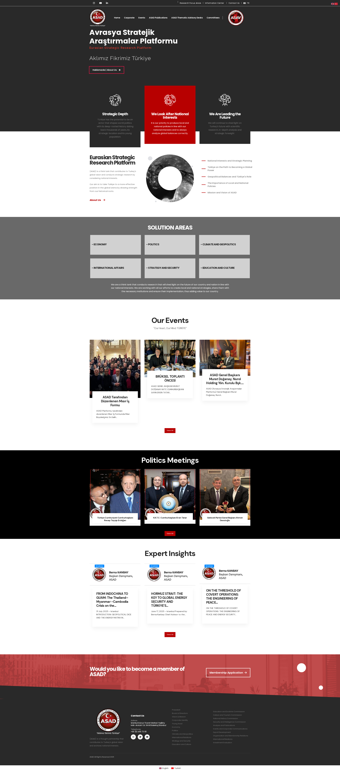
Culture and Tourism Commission (227, 715)
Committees (213, 17)
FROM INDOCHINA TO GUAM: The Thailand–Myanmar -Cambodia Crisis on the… (112, 600)
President (176, 710)
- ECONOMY (99, 244)
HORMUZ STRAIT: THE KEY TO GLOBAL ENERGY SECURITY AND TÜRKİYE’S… (169, 600)
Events (141, 17)
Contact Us (234, 3)
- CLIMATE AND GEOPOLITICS (218, 244)
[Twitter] (140, 736)
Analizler (99, 566)
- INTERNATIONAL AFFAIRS (108, 268)
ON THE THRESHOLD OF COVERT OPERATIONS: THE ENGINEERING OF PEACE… (223, 596)
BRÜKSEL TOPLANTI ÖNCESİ (170, 378)
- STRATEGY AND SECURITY (162, 268)
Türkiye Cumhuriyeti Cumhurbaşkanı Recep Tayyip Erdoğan (115, 519)
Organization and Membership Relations (230, 735)
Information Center (214, 3)
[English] (333, 3)
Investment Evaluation (222, 742)
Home (117, 17)
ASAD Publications (158, 17)
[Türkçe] (336, 3)
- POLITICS (152, 244)
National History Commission (225, 718)
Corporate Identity (180, 720)
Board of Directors (180, 713)
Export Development (222, 732)
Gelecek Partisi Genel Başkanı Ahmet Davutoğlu (225, 519)
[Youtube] (147, 736)
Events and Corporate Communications (230, 729)
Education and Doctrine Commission (229, 711)
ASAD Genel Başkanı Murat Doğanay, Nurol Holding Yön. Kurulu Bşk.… (225, 379)
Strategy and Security (181, 741)
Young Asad (177, 723)
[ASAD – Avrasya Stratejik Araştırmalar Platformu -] (98, 18)
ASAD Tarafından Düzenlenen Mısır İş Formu (115, 401)
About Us (95, 200)
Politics (175, 730)
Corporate (129, 17)
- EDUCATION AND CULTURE (217, 268)
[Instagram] (133, 736)
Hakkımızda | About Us (105, 69)
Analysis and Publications (224, 725)
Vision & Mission (179, 716)
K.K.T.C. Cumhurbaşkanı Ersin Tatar (170, 517)
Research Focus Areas (190, 3)
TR (248, 3)
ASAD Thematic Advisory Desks (187, 17)
